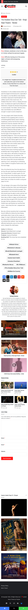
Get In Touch (4, 588)
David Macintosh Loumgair (14, 251)
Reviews (8, 13)
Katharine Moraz (8, 264)
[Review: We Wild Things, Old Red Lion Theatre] (7, 399)
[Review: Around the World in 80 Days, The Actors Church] (7, 385)
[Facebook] (4, 276)
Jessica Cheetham (14, 261)
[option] (14, 329)
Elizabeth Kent (14, 254)
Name (3, 438)
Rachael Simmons (7, 26)
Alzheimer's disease (14, 248)
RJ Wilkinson (21, 264)
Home (3, 13)
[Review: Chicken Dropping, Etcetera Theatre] (21, 399)
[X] (7, 276)
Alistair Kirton (14, 244)
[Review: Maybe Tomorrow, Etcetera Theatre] (21, 385)
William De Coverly (14, 271)
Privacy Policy (4, 585)
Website (3, 451)
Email (3, 444)
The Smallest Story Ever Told (14, 268)
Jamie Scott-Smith (14, 258)
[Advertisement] (14, 478)
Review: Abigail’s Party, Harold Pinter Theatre (12, 332)
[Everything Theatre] (10, 6)
